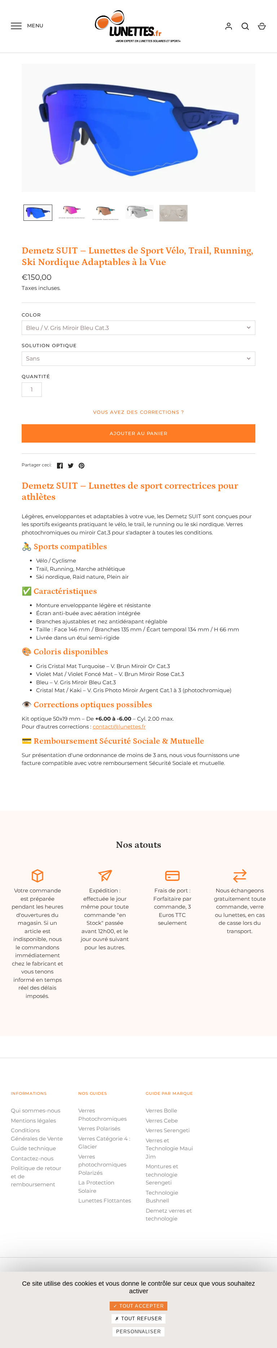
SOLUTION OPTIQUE (49, 345)
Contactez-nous (32, 1158)
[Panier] (262, 26)
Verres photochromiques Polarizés (102, 1164)
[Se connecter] (229, 26)
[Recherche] (245, 26)
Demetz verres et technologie (169, 1214)
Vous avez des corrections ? (138, 412)
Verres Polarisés (99, 1128)
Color (31, 315)
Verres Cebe (162, 1120)
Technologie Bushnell (162, 1196)
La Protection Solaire (96, 1186)
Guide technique (33, 1148)
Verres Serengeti (168, 1130)
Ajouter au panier (139, 433)
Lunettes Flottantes (104, 1200)
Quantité (36, 376)
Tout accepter (141, 1306)
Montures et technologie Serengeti (162, 1174)
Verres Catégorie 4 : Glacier (104, 1142)
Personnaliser (138, 1331)
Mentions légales (33, 1120)
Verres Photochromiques (102, 1114)
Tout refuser (140, 1318)
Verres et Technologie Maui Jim (169, 1148)
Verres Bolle (161, 1110)
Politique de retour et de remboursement (36, 1176)
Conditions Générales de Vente (37, 1134)
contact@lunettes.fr (119, 726)
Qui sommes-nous (35, 1110)
